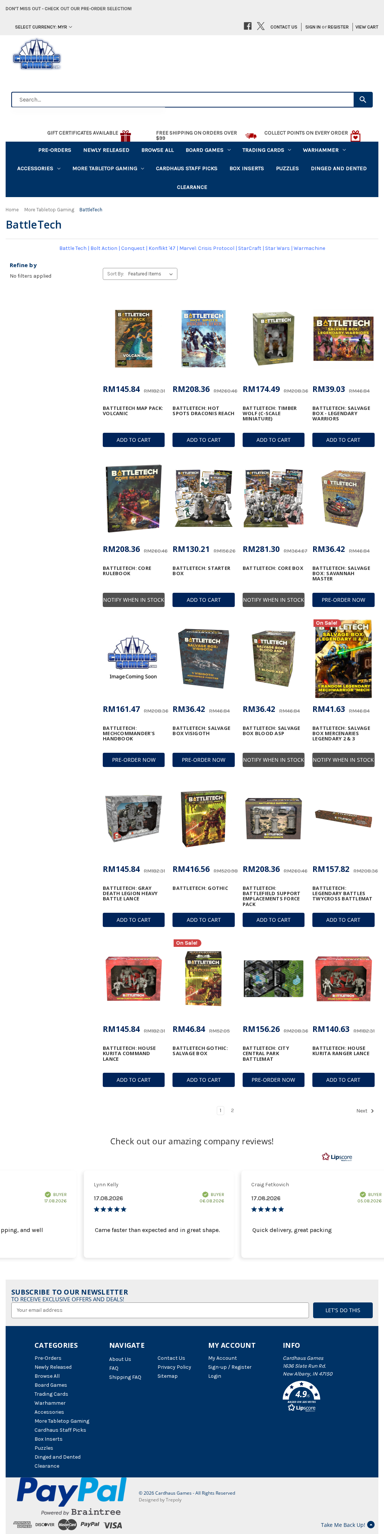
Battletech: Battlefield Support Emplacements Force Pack (272, 896)
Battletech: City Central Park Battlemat (266, 1053)
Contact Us (283, 27)
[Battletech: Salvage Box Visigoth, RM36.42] (203, 658)
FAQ (113, 1368)
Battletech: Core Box (273, 568)
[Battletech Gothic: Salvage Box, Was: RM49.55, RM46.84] (203, 978)
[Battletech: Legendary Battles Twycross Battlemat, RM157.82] (343, 818)
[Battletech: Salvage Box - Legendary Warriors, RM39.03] (343, 338)
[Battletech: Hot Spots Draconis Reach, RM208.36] (203, 338)
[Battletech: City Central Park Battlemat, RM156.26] (273, 978)
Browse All (157, 150)
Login (214, 1376)
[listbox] (152, 274)
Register (338, 27)
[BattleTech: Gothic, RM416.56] (203, 818)
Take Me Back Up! (343, 1524)
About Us (120, 1359)
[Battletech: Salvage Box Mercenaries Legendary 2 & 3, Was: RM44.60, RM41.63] (343, 658)
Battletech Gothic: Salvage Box (200, 1050)
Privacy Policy (174, 1367)
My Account (222, 1358)
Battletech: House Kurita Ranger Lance (340, 1050)
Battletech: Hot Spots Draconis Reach (203, 410)
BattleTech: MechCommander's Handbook (129, 733)
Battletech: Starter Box (201, 570)
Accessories (35, 168)
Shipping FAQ (125, 1377)
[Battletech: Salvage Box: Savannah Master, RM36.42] (343, 498)
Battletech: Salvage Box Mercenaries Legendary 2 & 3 (341, 733)
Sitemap (168, 1376)
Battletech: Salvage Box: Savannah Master (341, 573)
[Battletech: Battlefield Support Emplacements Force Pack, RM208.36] (273, 818)
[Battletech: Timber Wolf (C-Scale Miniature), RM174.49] (273, 338)
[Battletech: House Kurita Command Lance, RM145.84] (134, 978)
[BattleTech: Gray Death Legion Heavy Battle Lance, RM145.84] (134, 818)
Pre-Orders (54, 150)
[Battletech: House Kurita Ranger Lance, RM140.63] (343, 978)
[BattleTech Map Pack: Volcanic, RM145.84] (134, 338)
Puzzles (287, 168)
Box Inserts (247, 168)
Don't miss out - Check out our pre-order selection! (69, 8)
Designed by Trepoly (160, 1500)
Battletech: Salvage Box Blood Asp (271, 730)
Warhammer (321, 150)
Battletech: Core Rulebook (127, 570)
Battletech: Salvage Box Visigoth (201, 730)
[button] (316, 1397)
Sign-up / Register (230, 1367)
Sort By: (115, 274)
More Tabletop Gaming (104, 168)
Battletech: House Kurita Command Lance (129, 1053)
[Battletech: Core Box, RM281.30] (273, 498)
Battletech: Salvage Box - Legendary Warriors (341, 413)
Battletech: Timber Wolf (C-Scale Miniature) (270, 413)
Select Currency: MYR (41, 27)
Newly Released (106, 150)
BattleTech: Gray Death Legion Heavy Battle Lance (130, 893)
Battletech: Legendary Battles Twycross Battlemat (342, 893)
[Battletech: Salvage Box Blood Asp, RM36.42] (273, 658)
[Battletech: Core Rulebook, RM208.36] (134, 498)
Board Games (205, 150)
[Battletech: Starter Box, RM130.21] (203, 498)
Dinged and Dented (339, 168)
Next (362, 1111)
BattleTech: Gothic (200, 888)
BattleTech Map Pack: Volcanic (133, 410)
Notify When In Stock (133, 599)
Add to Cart (134, 439)
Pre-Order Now (343, 599)
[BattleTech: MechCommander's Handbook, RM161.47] (134, 658)
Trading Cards (263, 150)
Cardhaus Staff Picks (187, 168)
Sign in (313, 27)
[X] (261, 26)
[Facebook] (248, 26)
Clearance (192, 187)
